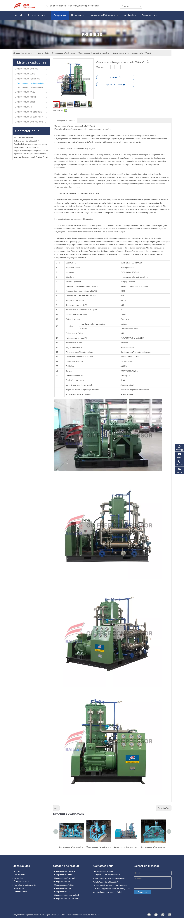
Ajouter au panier (114, 84)
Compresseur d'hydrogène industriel (32, 83)
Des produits (19, 875)
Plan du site (95, 915)
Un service (18, 878)
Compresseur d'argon (25, 102)
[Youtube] (169, 914)
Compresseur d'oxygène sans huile (31, 122)
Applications (19, 888)
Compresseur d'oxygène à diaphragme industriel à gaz (153, 847)
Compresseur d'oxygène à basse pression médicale (98, 847)
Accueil (17, 871)
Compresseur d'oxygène (26, 69)
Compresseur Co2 (62, 881)
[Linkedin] (156, 914)
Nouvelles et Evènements (25, 885)
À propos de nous (21, 881)
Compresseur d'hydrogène (27, 79)
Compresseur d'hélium (25, 97)
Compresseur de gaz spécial (28, 112)
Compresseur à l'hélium (64, 885)
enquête (113, 77)
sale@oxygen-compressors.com (83, 6)
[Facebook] (149, 914)
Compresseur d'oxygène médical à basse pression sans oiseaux (126, 847)
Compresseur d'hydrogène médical (32, 87)
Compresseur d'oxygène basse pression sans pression (71, 847)
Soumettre (142, 892)
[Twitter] (162, 914)
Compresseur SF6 (23, 107)
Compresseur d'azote (25, 74)
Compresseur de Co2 (25, 92)
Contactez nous (20, 892)
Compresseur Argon (62, 888)
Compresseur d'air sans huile (29, 117)
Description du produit (65, 121)
